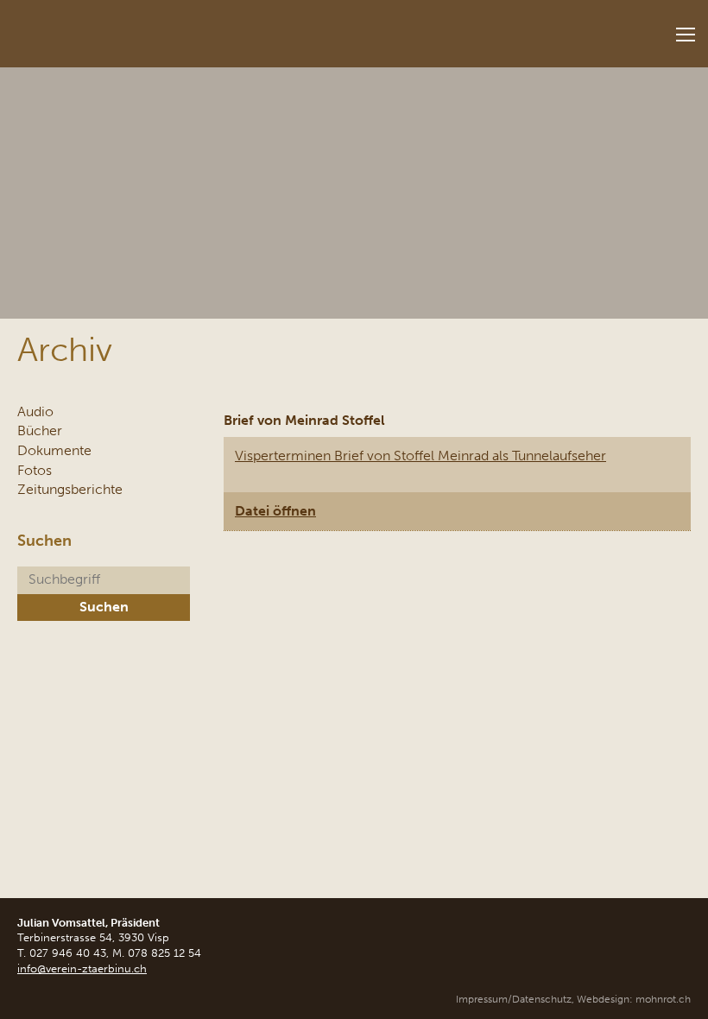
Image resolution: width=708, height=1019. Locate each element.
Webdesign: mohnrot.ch (634, 999)
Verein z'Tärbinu (129, 28)
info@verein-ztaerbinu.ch (82, 968)
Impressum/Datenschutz (514, 999)
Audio (35, 411)
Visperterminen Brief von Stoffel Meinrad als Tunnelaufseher (420, 455)
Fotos (34, 470)
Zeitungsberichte (70, 489)
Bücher (39, 430)
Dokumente (54, 450)
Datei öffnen (275, 511)
